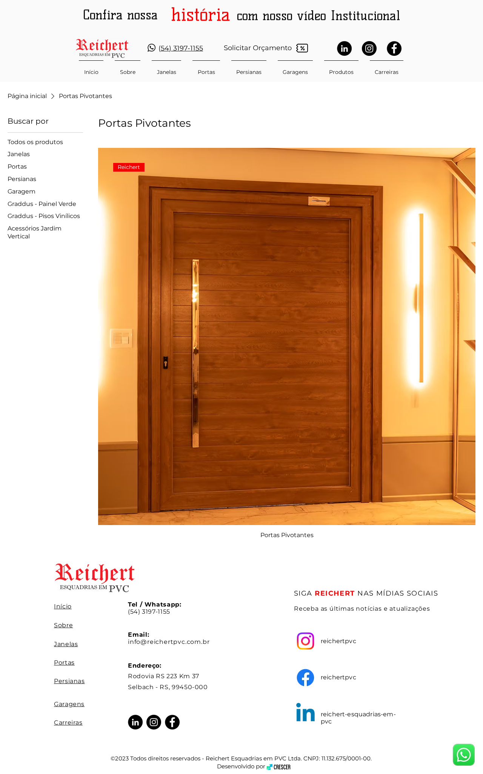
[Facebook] (394, 48)
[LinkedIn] (344, 48)
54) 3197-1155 (182, 48)
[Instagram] (369, 48)
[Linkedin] (305, 714)
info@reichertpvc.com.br (168, 641)
